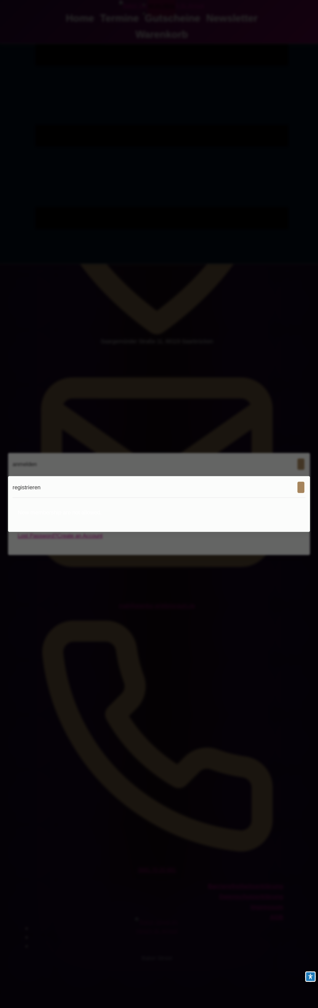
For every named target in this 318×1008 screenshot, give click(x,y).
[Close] (300, 487)
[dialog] (159, 504)
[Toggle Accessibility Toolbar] (310, 976)
